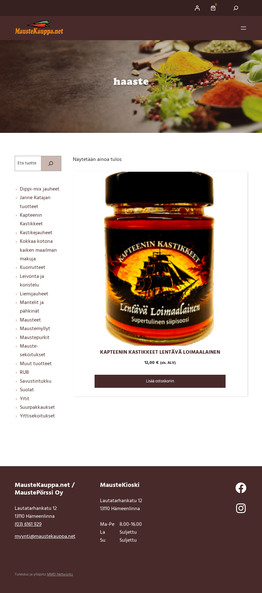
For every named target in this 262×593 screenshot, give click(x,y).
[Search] (51, 163)
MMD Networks (60, 574)
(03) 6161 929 (28, 524)
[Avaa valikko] (243, 28)
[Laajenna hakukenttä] (236, 8)
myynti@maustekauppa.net (45, 536)
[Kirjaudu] (197, 8)
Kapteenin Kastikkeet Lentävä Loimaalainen (160, 353)
